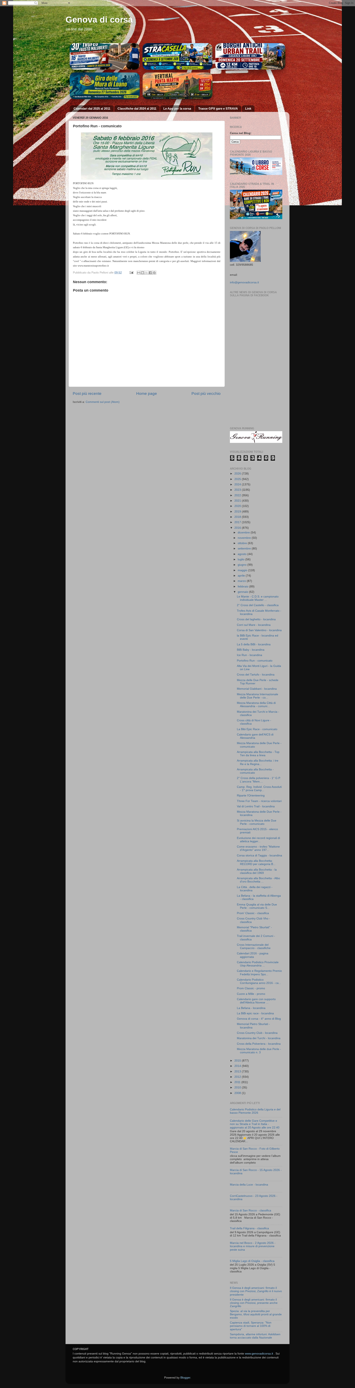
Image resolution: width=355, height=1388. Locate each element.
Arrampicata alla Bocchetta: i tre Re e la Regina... (257, 762)
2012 (238, 1076)
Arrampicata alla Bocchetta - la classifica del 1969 (257, 871)
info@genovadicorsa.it (244, 282)
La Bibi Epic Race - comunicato (257, 729)
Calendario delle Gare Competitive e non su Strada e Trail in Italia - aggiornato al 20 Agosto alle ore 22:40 (254, 1124)
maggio (243, 570)
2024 (238, 484)
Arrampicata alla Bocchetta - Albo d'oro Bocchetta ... (258, 880)
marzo (242, 581)
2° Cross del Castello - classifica (258, 605)
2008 (238, 1093)
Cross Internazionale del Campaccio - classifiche (254, 946)
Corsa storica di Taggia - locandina (259, 855)
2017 (238, 522)
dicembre (244, 532)
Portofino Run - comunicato (254, 660)
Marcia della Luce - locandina (249, 1184)
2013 (238, 1071)
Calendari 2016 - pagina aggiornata (252, 955)
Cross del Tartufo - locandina (255, 674)
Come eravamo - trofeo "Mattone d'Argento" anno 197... (258, 848)
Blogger (185, 1377)
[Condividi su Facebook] (150, 273)
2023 (238, 489)
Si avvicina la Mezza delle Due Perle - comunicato (256, 822)
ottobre (243, 543)
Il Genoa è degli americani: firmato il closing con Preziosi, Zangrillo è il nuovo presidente (256, 1291)
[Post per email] (131, 272)
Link (248, 108)
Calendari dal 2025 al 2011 (92, 108)
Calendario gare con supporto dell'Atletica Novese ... (256, 1001)
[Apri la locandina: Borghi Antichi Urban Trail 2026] (250, 56)
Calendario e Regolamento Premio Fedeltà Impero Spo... (259, 972)
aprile (242, 575)
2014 (238, 1065)
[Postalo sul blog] (143, 273)
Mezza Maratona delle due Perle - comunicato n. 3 (259, 1051)
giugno (242, 564)
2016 (238, 527)
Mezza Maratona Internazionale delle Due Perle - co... (257, 696)
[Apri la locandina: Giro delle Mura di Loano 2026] (105, 85)
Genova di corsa (99, 19)
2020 (238, 506)
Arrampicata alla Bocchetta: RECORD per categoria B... (256, 862)
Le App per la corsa (177, 108)
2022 (238, 495)
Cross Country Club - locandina (257, 1032)
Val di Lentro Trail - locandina (256, 806)
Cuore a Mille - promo (251, 993)
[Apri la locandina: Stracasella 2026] (178, 56)
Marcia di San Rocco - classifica (250, 1210)
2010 (238, 1087)
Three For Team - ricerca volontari (259, 801)
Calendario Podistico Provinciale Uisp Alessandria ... (258, 964)
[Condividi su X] (146, 273)
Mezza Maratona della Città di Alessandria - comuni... (256, 704)
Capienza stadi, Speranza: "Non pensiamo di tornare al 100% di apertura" (250, 1326)
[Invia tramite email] (139, 273)
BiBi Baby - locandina (250, 649)
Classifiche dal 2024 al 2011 (137, 108)
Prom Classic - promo (251, 988)
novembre (245, 537)
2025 (238, 479)
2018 (238, 516)
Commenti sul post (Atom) (103, 401)
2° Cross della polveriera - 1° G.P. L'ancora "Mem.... (259, 780)
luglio (241, 559)
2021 (238, 500)
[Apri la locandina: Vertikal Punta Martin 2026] (178, 85)
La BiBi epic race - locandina (255, 1013)
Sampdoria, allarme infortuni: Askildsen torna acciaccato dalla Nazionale (255, 1336)
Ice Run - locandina (249, 655)
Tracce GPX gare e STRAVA (218, 108)
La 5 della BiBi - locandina (254, 644)
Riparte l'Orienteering (251, 795)
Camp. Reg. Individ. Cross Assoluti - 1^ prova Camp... (259, 788)
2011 (237, 1082)
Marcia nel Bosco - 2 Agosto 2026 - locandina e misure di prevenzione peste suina (252, 1246)
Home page (146, 393)
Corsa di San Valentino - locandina (259, 630)
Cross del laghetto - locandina (256, 619)
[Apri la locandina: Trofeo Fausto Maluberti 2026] (105, 56)
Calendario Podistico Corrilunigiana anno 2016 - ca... (259, 981)
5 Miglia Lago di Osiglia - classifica (252, 1261)
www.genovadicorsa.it (259, 1353)
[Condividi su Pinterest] (154, 273)
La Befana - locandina (251, 1008)
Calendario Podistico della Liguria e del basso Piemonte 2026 (255, 1111)
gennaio (243, 591)
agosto (242, 554)
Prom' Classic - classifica (253, 913)
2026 (238, 473)
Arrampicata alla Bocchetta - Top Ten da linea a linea (258, 753)
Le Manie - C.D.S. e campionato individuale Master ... (258, 598)
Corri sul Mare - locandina (254, 624)
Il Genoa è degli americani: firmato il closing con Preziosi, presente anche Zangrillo (254, 1303)
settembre (245, 548)
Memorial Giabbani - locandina (257, 688)
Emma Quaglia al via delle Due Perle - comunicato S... (257, 906)
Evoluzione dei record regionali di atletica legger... (258, 839)
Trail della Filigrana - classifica (249, 1228)
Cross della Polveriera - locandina (259, 1043)
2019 (238, 511)
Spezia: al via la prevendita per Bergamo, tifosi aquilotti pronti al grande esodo (256, 1314)
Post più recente (87, 393)
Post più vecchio (206, 393)
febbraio (243, 586)
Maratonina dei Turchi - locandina (258, 1038)
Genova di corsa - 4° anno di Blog (259, 1018)
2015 (238, 1060)
